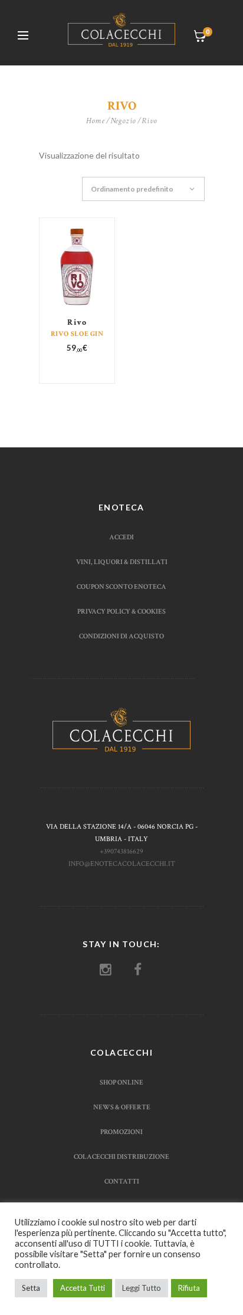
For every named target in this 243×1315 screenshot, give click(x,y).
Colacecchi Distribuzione (121, 1156)
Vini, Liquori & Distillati (122, 561)
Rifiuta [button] (189, 1288)
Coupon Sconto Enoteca (121, 586)
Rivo (77, 322)
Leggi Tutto (141, 1288)
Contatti (121, 1181)
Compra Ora (78, 285)
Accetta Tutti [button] (82, 1288)
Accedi (121, 537)
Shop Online (121, 1082)
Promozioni (121, 1131)
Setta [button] (31, 1288)
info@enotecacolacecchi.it (121, 863)
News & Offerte (121, 1107)
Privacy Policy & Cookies (121, 611)
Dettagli (77, 277)
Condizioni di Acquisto (121, 636)
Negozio (123, 121)
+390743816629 (121, 851)
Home (95, 121)
